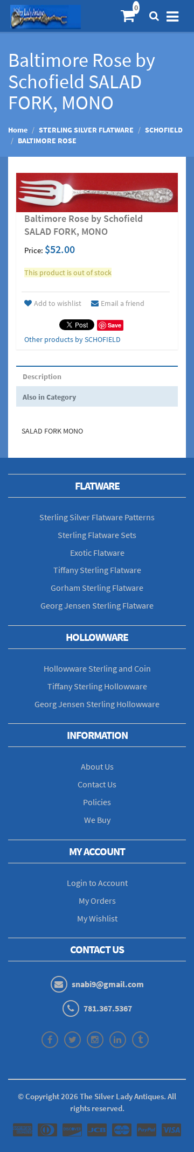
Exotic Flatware (97, 552)
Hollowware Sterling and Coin (97, 668)
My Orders (97, 900)
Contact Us (97, 784)
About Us (97, 766)
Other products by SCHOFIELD (72, 339)
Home (17, 130)
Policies (97, 802)
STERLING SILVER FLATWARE (86, 130)
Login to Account (97, 882)
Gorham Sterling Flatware (97, 587)
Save (114, 325)
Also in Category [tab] (49, 397)
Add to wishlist (57, 303)
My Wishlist (97, 918)
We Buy (97, 819)
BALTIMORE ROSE (47, 140)
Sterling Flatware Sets (97, 534)
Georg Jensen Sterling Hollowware (97, 704)
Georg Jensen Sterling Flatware (97, 605)
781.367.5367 (108, 1008)
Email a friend (122, 303)
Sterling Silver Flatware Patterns (97, 517)
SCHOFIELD (164, 130)
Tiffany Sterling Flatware (97, 569)
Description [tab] (42, 376)
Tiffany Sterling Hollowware (97, 686)
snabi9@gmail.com (108, 984)
